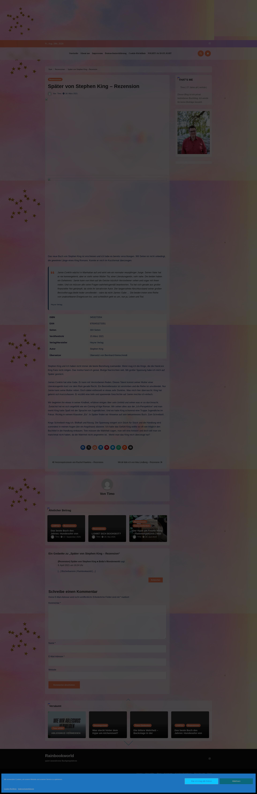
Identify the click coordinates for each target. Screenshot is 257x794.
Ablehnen (236, 781)
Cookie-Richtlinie (10, 789)
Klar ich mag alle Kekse (201, 781)
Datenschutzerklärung (26, 789)
